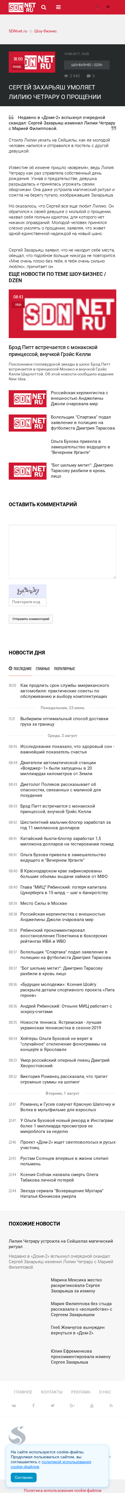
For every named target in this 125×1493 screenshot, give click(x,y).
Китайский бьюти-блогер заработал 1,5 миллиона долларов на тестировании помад (67, 841)
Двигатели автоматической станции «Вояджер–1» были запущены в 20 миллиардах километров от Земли (58, 768)
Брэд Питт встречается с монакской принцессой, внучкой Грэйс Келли (57, 809)
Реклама (80, 1392)
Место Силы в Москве (43, 903)
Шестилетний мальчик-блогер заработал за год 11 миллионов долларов (65, 825)
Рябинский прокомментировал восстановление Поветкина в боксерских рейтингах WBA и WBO (63, 936)
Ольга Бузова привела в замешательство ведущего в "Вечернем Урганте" (63, 857)
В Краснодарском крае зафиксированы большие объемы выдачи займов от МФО (64, 873)
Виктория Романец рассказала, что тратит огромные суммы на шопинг (64, 1079)
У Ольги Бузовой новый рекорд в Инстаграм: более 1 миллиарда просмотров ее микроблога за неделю (67, 1126)
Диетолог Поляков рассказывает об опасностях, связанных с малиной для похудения (60, 790)
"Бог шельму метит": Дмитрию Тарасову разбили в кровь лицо (61, 971)
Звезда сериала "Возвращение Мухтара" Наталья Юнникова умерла (61, 1193)
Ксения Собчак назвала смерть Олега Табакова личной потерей (59, 1177)
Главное (23, 1392)
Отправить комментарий (30, 619)
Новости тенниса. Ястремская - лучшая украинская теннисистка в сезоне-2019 (60, 1025)
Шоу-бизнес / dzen (86, 65)
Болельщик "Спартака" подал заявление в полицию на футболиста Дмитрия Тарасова (65, 954)
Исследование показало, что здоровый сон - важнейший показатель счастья (67, 749)
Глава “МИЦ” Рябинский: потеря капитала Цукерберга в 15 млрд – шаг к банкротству (64, 890)
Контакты (52, 1392)
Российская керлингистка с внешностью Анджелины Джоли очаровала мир (62, 916)
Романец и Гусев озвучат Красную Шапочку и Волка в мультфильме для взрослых (67, 1107)
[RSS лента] (97, 7)
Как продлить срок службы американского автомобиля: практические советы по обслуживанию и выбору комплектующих (64, 691)
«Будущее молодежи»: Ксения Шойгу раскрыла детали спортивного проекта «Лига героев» (67, 990)
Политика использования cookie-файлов (62, 1490)
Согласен (24, 1477)
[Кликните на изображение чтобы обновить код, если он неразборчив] (62, 591)
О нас (105, 1392)
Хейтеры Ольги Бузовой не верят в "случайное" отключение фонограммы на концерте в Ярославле (63, 1044)
